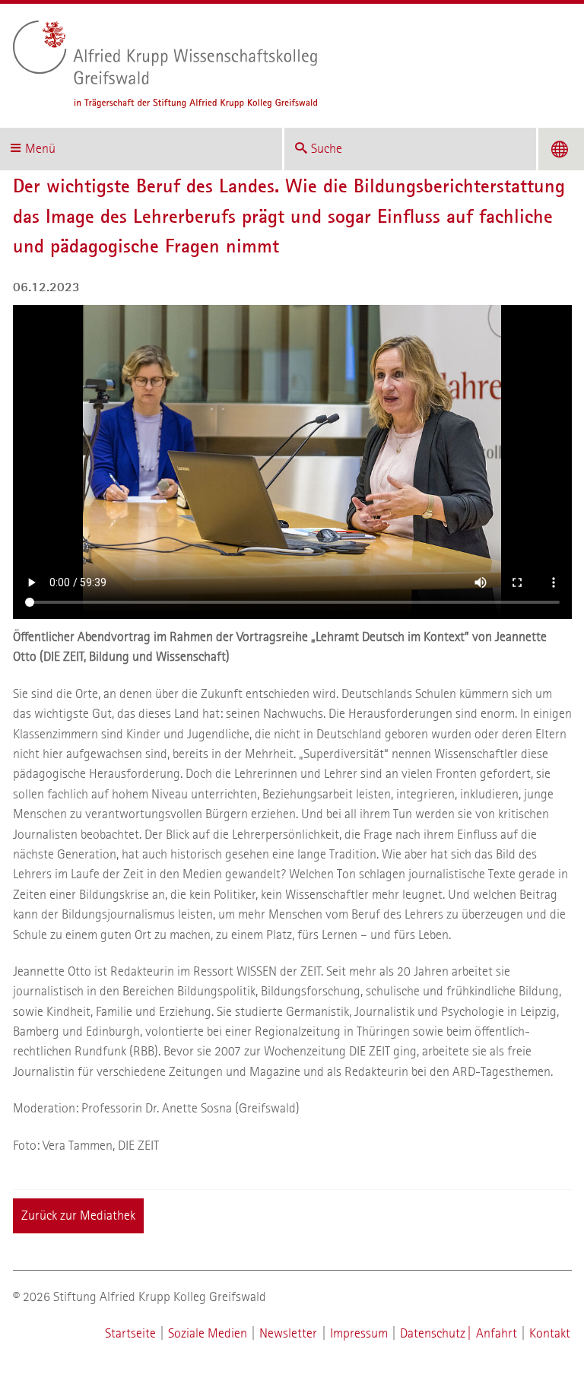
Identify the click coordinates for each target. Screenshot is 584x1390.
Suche (326, 149)
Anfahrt (496, 1333)
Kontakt (549, 1333)
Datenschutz (432, 1333)
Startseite (130, 1333)
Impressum (359, 1333)
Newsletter (288, 1333)
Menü (40, 149)
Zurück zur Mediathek (78, 1215)
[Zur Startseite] (286, 64)
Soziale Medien (207, 1333)
